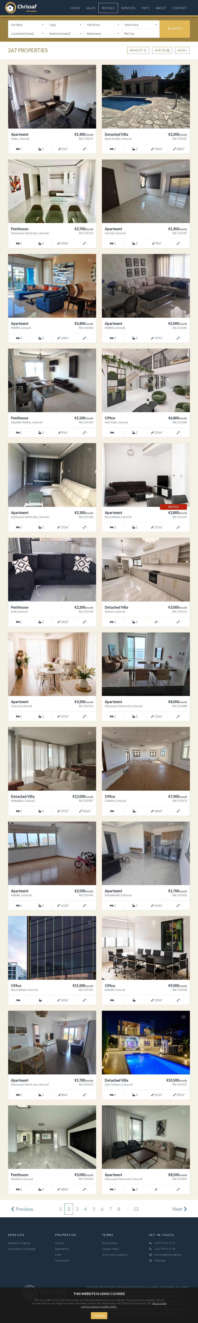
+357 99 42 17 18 (163, 1248)
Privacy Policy (110, 1243)
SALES (90, 8)
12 (136, 1209)
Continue (99, 1315)
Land (58, 1254)
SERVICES (128, 8)
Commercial (62, 1260)
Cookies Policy (110, 1248)
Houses (59, 1243)
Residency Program (19, 1243)
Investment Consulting (21, 1248)
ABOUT (161, 8)
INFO (145, 8)
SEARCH (176, 28)
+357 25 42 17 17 (163, 1243)
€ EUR (181, 50)
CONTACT (179, 8)
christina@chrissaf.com (166, 1254)
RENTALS (108, 8)
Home (75, 8)
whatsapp (158, 1260)
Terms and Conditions (115, 1254)
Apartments (62, 1248)
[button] (27, 24)
